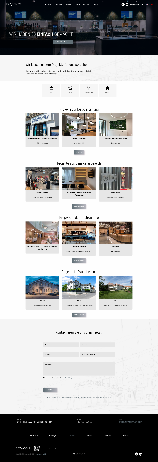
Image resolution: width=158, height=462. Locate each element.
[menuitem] (33, 435)
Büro (51, 92)
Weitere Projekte (79, 206)
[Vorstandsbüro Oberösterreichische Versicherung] (79, 178)
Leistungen (58, 4)
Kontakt (95, 4)
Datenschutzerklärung (67, 378)
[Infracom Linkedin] (127, 4)
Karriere (77, 4)
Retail (70, 92)
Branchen (48, 4)
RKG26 (42, 301)
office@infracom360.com (130, 421)
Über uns (86, 4)
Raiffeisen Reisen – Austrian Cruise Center (42, 138)
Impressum (39, 454)
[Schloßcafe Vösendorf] (79, 232)
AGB (44, 454)
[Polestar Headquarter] (79, 124)
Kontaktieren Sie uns (61, 42)
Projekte (68, 4)
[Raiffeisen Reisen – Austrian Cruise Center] (42, 124)
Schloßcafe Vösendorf (79, 246)
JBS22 (79, 301)
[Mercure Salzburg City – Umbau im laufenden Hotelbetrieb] (42, 232)
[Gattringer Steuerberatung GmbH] (115, 124)
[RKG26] (42, 287)
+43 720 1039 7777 (136, 4)
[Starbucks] (115, 232)
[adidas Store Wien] (42, 178)
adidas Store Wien (42, 192)
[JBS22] (79, 287)
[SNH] (115, 287)
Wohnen (107, 92)
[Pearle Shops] (115, 178)
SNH (115, 301)
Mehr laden (79, 152)
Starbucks (115, 246)
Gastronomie (89, 92)
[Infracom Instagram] (123, 4)
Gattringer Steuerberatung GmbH (116, 138)
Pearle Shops (115, 192)
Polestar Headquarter (79, 138)
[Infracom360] (13, 4)
